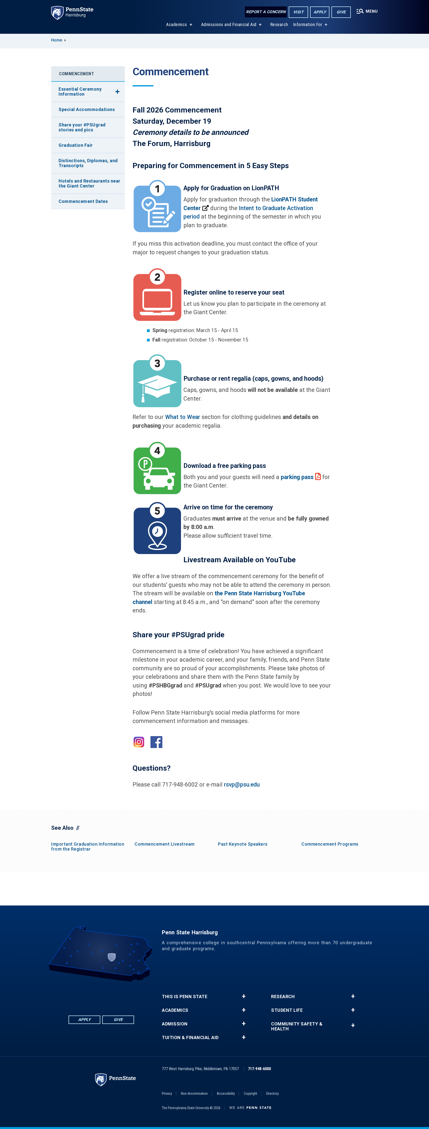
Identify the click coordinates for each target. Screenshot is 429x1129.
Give (341, 12)
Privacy (167, 1093)
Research (279, 24)
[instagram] (127, 995)
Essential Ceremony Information (80, 91)
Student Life (287, 1010)
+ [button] (244, 996)
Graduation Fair (76, 145)
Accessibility (226, 1093)
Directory (272, 1093)
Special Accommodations (87, 109)
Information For (307, 24)
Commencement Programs (329, 844)
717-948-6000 (259, 1068)
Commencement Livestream (165, 844)
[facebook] (75, 995)
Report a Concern (266, 11)
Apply (320, 12)
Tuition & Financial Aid (190, 1037)
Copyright (250, 1093)
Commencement (76, 73)
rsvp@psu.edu (242, 784)
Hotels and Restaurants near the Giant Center (89, 183)
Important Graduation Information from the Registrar (87, 846)
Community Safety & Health (296, 1026)
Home (56, 40)
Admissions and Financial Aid (228, 24)
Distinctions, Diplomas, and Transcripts (88, 163)
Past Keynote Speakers (243, 844)
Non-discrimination (194, 1093)
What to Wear (182, 417)
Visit (298, 12)
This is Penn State (184, 996)
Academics (176, 24)
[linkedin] (88, 995)
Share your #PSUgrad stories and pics (82, 127)
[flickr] (101, 995)
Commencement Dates (83, 201)
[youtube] (114, 995)
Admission (175, 1023)
